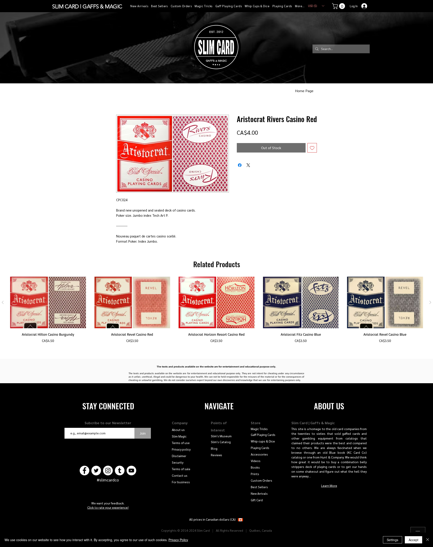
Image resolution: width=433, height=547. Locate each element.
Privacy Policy (178, 540)
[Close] (427, 539)
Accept (413, 540)
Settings (392, 540)
